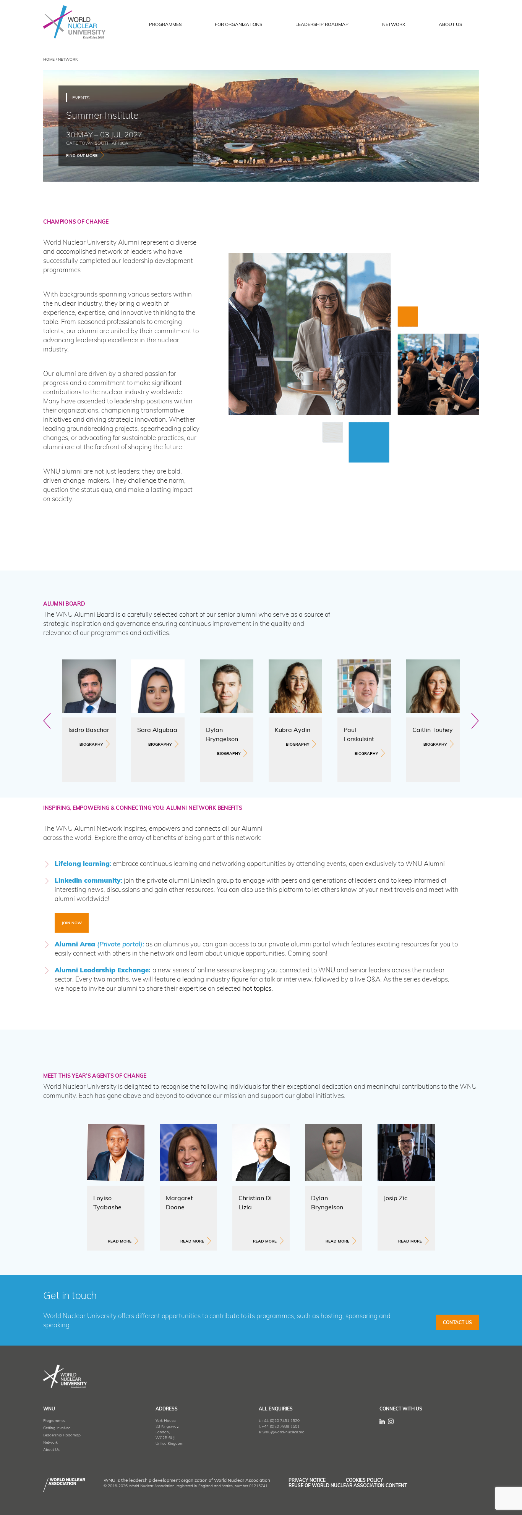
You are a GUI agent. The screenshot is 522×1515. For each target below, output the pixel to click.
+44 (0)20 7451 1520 (281, 1421)
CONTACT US (457, 1323)
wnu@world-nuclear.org (284, 1432)
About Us (51, 1450)
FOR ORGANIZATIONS (238, 25)
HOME (49, 60)
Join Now (72, 923)
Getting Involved (57, 1428)
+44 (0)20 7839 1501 (281, 1427)
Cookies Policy (364, 1480)
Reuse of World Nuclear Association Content (348, 1486)
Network (393, 25)
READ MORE (119, 1241)
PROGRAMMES (165, 25)
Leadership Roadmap (322, 25)
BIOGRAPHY (91, 745)
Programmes (54, 1421)
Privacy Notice (307, 1480)
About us (450, 25)
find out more (81, 156)
